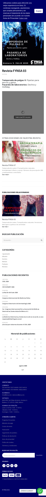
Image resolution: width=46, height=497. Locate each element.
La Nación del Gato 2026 (10, 292)
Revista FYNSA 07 (9, 165)
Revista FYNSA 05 (9, 219)
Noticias (4, 261)
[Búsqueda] (41, 240)
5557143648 (6, 389)
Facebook (4, 465)
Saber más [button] (23, 18)
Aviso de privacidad (8, 439)
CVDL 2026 (5, 281)
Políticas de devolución (9, 436)
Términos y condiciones (9, 445)
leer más (5, 174)
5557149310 (23, 387)
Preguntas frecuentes (8, 420)
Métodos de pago (7, 423)
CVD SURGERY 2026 (8, 287)
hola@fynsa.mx (6, 395)
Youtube (8, 465)
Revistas (4, 74)
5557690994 (14, 389)
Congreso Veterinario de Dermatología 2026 (16, 303)
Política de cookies (8, 442)
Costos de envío (7, 426)
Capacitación (6, 254)
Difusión (4, 256)
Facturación (5, 429)
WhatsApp (15, 465)
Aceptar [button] (39, 11)
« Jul (22, 370)
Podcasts (5, 264)
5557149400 (14, 387)
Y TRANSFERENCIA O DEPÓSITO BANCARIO (14, 479)
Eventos (4, 259)
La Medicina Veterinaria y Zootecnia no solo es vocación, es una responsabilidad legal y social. (22, 318)
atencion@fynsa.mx (18, 395)
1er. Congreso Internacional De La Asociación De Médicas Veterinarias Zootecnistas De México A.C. (20, 310)
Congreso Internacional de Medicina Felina (16, 298)
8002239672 (23, 389)
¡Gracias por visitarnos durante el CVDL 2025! (16, 324)
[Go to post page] (23, 151)
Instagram (11, 465)
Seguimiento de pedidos (9, 433)
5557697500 (6, 387)
